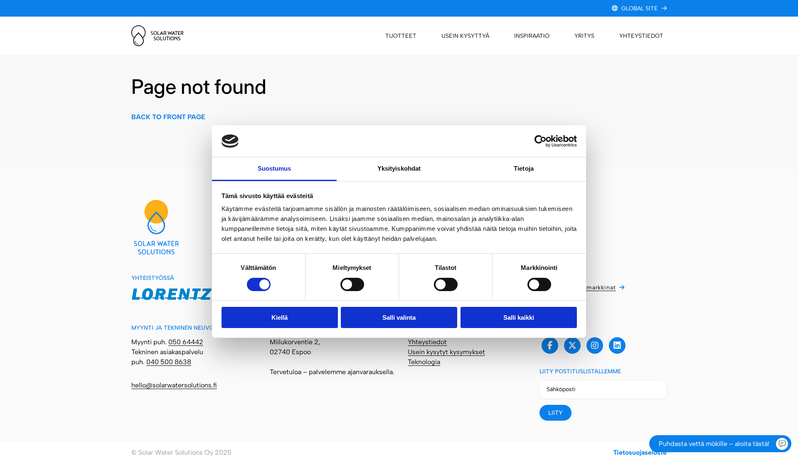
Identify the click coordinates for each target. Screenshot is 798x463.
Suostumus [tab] (274, 168)
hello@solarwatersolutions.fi (174, 385)
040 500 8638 (168, 362)
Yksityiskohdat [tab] (399, 168)
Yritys (584, 35)
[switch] (352, 284)
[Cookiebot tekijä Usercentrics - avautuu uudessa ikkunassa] (540, 141)
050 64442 (185, 342)
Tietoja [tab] (524, 168)
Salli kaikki (518, 317)
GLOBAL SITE (639, 8)
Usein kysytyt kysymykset (446, 352)
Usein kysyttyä (465, 35)
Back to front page (168, 117)
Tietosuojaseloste (640, 452)
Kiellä (279, 317)
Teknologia (424, 362)
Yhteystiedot (641, 35)
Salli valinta (399, 317)
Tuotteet (400, 35)
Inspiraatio (531, 35)
